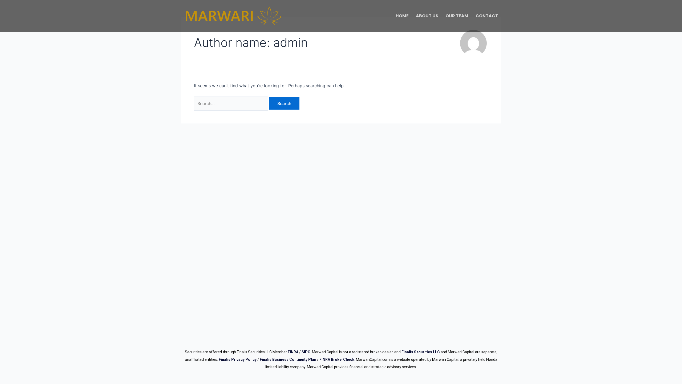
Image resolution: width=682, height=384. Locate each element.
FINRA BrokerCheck (336, 359)
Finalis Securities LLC (420, 352)
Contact (487, 16)
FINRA (293, 352)
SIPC (306, 352)
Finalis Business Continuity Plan (288, 359)
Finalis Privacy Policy (238, 359)
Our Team (456, 16)
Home (402, 16)
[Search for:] (231, 103)
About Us (427, 16)
